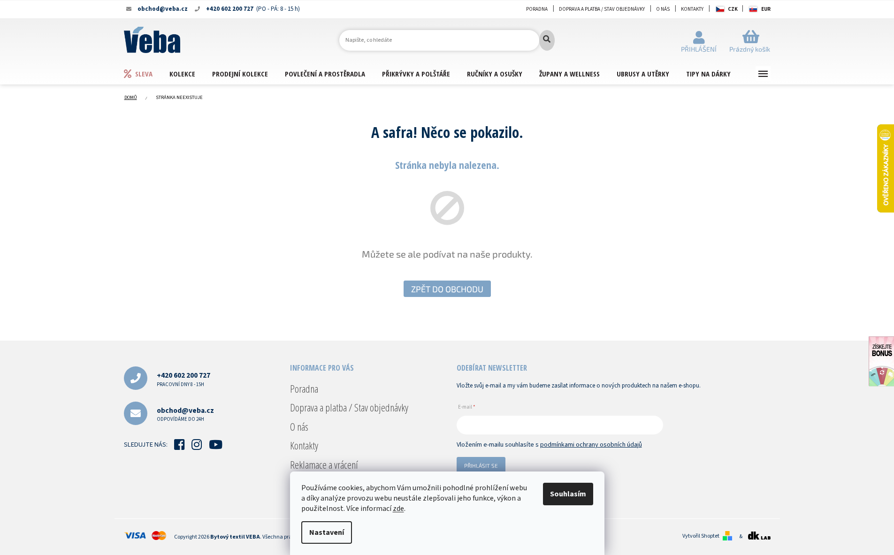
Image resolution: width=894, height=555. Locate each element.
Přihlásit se (481, 465)
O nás (663, 9)
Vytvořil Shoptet (700, 536)
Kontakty (692, 9)
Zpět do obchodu (447, 289)
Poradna (537, 9)
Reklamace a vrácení (324, 464)
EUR (766, 9)
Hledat (547, 40)
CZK (733, 9)
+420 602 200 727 (183, 379)
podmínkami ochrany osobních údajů (591, 444)
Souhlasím (568, 494)
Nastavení (326, 532)
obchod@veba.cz (185, 414)
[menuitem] (146, 73)
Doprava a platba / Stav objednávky (602, 9)
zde (398, 508)
